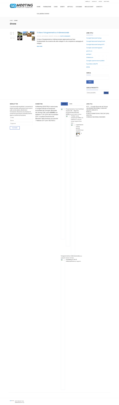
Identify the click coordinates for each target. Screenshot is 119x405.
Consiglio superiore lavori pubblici (95, 60)
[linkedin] (108, 401)
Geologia (72, 121)
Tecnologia (57, 36)
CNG (44, 112)
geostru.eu (89, 51)
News (80, 114)
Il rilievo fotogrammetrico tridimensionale (53, 33)
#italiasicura (89, 57)
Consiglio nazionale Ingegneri (94, 47)
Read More (39, 46)
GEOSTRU (89, 115)
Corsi (70, 103)
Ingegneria (77, 121)
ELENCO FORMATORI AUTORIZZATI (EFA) (97, 113)
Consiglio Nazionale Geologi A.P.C (95, 44)
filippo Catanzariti (65, 36)
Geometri (51, 36)
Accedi (100, 1)
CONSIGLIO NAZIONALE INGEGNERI (95, 117)
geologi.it (88, 54)
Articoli (39, 36)
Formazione (71, 114)
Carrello (87, 1)
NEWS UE (88, 111)
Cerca (106, 93)
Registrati (106, 1)
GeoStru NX (76, 114)
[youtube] (105, 401)
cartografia (45, 36)
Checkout (94, 1)
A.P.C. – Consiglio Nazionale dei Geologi (97, 106)
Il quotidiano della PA (92, 64)
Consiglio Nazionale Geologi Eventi (95, 41)
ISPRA (88, 67)
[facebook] (101, 401)
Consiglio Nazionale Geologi (93, 38)
